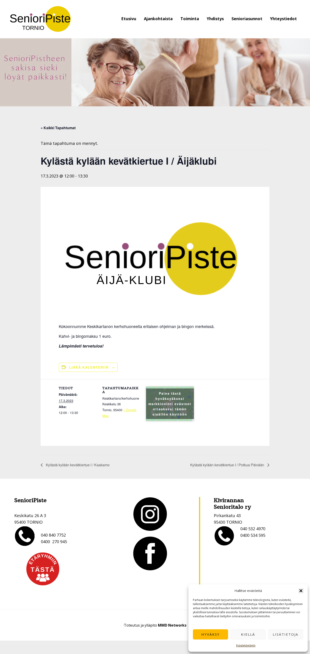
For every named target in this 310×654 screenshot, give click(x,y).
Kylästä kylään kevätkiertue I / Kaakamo (77, 464)
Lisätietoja (285, 634)
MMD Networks (172, 625)
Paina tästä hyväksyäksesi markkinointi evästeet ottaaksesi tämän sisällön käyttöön (169, 403)
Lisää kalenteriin (89, 367)
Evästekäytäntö (246, 645)
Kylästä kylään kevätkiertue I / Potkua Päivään (227, 464)
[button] (301, 590)
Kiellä (248, 634)
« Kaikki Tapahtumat (58, 127)
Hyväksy (210, 634)
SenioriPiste (40, 19)
